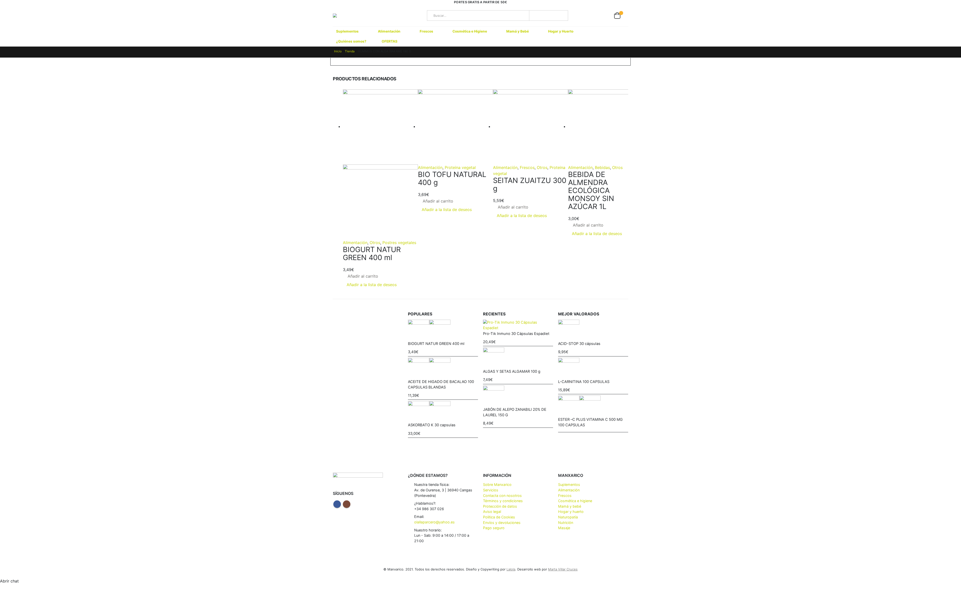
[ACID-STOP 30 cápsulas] (593, 330)
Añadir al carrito (363, 276)
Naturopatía (568, 517)
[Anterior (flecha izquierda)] (9, 295)
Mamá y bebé (569, 506)
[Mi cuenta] (593, 16)
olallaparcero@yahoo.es (434, 522)
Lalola (511, 569)
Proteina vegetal (460, 167)
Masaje (564, 528)
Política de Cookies (499, 517)
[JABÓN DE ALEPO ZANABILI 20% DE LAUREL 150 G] (518, 396)
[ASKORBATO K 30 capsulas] (443, 411)
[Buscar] (558, 16)
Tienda (350, 51)
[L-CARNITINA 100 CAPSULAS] (593, 368)
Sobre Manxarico (497, 484)
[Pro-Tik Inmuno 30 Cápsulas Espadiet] (518, 325)
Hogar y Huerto (560, 31)
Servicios (490, 490)
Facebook (337, 504)
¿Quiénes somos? (351, 41)
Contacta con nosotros (502, 495)
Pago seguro (494, 528)
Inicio (338, 51)
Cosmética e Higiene (469, 31)
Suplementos (347, 31)
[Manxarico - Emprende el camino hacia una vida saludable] (345, 16)
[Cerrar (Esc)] (955, 5)
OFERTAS (389, 41)
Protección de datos (500, 506)
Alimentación (389, 31)
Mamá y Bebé (517, 31)
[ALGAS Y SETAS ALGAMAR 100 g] (518, 358)
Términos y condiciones (503, 501)
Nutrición (565, 522)
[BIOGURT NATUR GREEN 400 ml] (443, 330)
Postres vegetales (399, 242)
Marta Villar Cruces (563, 569)
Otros (375, 242)
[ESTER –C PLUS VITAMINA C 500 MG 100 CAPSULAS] (593, 406)
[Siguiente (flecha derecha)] (952, 295)
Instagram (346, 504)
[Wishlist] (605, 16)
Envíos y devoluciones (502, 522)
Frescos (426, 31)
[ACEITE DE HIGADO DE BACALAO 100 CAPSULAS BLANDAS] (443, 368)
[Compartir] (944, 5)
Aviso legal (492, 511)
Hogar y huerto (571, 511)
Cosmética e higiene (575, 501)
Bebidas (602, 167)
